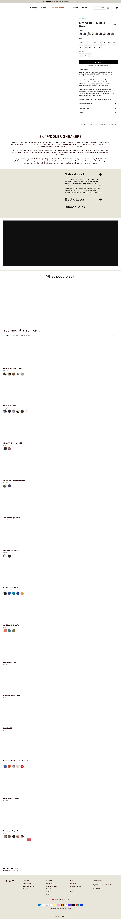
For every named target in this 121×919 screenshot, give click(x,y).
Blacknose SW (92, 34)
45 (90, 47)
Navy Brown (22, 836)
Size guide (73, 883)
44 (86, 47)
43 (81, 47)
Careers (48, 891)
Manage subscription (76, 889)
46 (95, 47)
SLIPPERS (33, 8)
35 (81, 43)
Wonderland (22, 374)
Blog (47, 894)
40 (104, 43)
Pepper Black (9, 373)
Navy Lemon (5, 373)
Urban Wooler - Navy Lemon (12, 368)
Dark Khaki (13, 630)
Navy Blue (9, 485)
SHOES (43, 8)
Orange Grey (9, 448)
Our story (49, 880)
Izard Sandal (7, 728)
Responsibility (50, 883)
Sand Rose (18, 836)
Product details (83, 69)
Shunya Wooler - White (11, 550)
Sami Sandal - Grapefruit (11, 625)
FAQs (71, 880)
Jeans (80, 34)
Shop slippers (27, 883)
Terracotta (9, 766)
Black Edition (84, 34)
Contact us (73, 891)
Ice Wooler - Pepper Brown (12, 831)
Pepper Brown (5, 836)
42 (114, 43)
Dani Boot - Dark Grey (10, 868)
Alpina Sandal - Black (10, 662)
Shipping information (85, 103)
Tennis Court (18, 373)
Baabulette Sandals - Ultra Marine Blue (16, 761)
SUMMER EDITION (58, 8)
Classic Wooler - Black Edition (13, 443)
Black (9, 556)
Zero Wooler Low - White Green (14, 480)
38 (95, 43)
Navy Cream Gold (104, 34)
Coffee (13, 374)
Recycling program (52, 889)
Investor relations (51, 886)
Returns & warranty (85, 108)
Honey (22, 593)
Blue (9, 593)
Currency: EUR (99, 8)
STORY (84, 8)
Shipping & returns (75, 886)
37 (90, 43)
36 (86, 43)
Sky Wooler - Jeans (9, 405)
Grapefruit (5, 630)
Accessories (25, 335)
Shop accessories (28, 886)
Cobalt (18, 593)
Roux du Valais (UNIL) (96, 34)
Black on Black (100, 34)
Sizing (81, 112)
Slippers (15, 335)
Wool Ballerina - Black (10, 588)
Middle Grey (88, 34)
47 (100, 47)
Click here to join (97, 888)
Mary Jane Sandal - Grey (11, 695)
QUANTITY (82, 52)
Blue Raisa (112, 34)
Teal (13, 593)
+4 (26, 411)
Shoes (7, 335)
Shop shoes (26, 880)
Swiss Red (22, 766)
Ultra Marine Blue (5, 766)
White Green (5, 485)
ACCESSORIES (72, 8)
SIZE (80, 39)
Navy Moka (108, 34)
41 (109, 43)
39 (100, 43)
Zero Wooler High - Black (11, 517)
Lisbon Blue (9, 630)
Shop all (25, 889)
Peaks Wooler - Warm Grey (12, 798)
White (5, 556)
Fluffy (18, 766)
